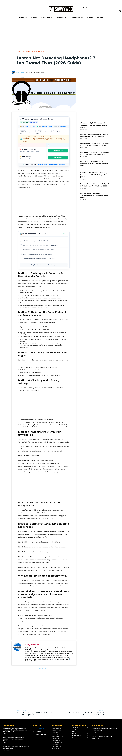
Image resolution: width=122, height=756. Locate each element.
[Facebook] (83, 7)
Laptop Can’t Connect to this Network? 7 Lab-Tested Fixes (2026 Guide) (85, 714)
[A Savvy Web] (61, 9)
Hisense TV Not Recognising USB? (102, 736)
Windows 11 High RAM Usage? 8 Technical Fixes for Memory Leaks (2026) (93, 125)
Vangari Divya (20, 72)
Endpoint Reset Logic (58, 150)
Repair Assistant (53, 164)
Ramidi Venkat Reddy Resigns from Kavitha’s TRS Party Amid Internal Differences (13, 739)
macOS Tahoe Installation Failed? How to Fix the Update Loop (16, 747)
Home (18, 51)
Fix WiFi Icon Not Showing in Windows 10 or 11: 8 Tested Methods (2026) (94, 163)
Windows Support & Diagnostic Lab (33, 51)
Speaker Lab (62, 164)
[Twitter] (34, 735)
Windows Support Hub (42, 164)
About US (41, 728)
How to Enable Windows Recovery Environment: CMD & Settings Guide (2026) (94, 175)
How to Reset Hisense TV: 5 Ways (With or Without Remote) (104, 729)
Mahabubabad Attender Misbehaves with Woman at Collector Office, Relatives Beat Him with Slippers (15, 730)
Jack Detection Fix (58, 157)
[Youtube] (87, 7)
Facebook (38, 731)
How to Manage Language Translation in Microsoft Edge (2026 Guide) (94, 195)
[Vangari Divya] (13, 72)
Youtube (46, 734)
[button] (120, 11)
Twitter (38, 734)
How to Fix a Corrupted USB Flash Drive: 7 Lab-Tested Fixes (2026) (37, 714)
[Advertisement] (61, 34)
